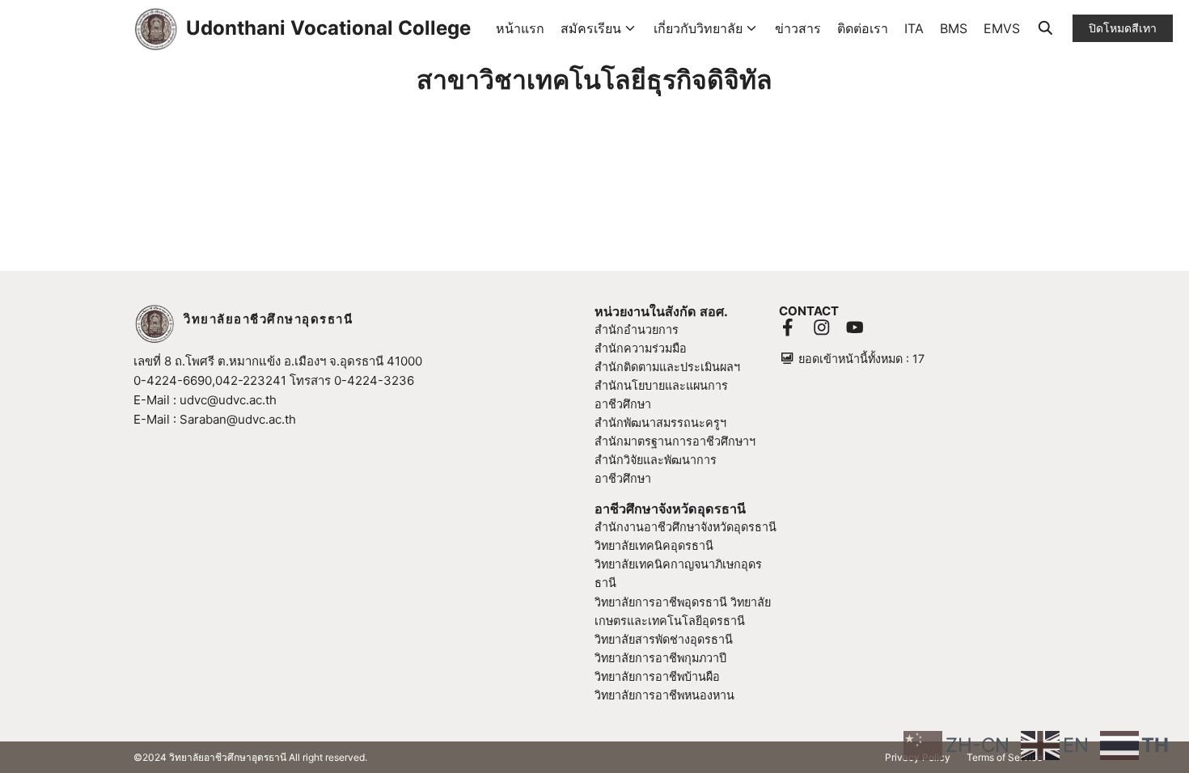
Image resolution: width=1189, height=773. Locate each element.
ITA (914, 28)
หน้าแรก (520, 28)
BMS (953, 28)
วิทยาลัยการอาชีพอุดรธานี (660, 602)
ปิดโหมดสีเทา (1123, 28)
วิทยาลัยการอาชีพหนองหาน (664, 695)
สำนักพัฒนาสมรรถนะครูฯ (660, 422)
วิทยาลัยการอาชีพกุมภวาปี (660, 658)
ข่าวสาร (798, 28)
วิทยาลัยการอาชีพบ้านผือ (657, 676)
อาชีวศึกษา (622, 478)
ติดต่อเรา (862, 28)
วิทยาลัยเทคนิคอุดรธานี (653, 545)
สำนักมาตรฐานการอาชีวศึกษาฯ (674, 441)
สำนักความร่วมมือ (640, 348)
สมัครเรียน (591, 28)
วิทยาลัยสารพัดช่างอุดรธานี (663, 639)
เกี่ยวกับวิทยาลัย (698, 28)
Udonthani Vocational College (328, 28)
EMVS (1002, 28)
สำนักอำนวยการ (636, 329)
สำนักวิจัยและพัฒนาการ (655, 460)
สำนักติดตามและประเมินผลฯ (667, 367)
